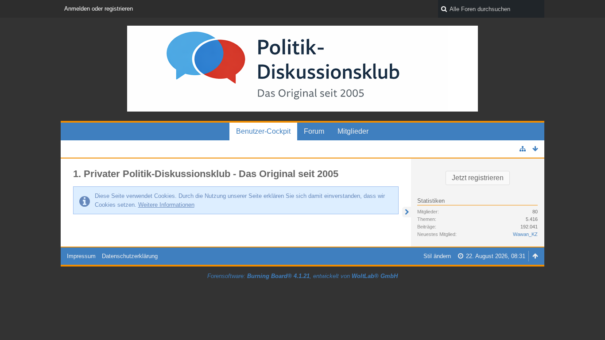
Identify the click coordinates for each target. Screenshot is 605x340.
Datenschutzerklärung (130, 256)
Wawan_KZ (525, 234)
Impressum (81, 256)
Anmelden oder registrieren (98, 8)
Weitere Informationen (166, 204)
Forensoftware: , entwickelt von (302, 276)
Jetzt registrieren (478, 178)
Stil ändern (437, 256)
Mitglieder (352, 131)
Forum (314, 131)
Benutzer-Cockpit (263, 131)
